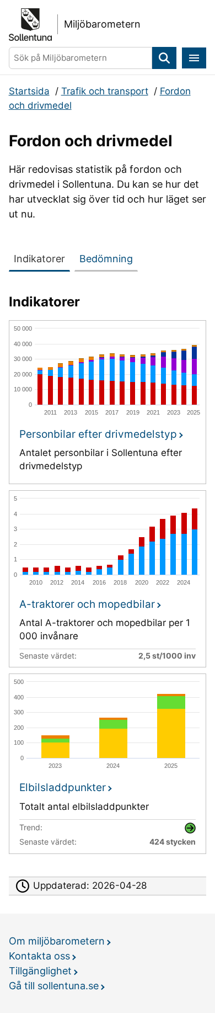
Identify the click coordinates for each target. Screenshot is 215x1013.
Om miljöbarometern (57, 941)
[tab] (41, 257)
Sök (164, 58)
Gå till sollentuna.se (54, 985)
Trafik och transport (104, 91)
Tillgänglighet (40, 971)
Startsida (29, 91)
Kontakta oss (39, 956)
